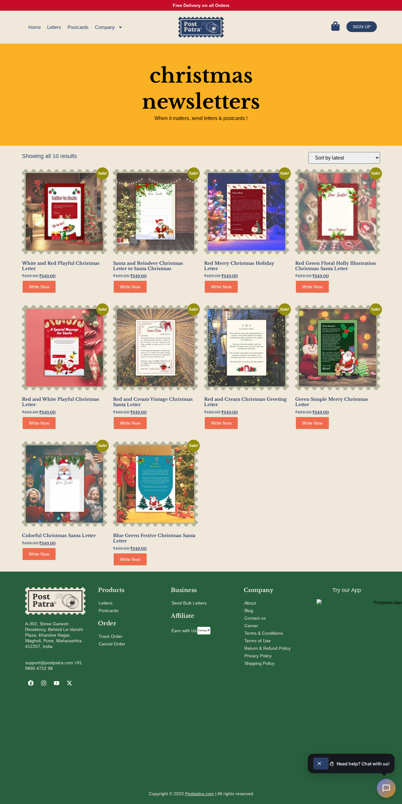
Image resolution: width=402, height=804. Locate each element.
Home (34, 27)
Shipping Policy (259, 663)
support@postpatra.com (49, 662)
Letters (54, 27)
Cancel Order (112, 643)
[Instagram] (43, 683)
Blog (248, 610)
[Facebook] (30, 683)
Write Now (39, 286)
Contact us (255, 618)
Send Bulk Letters (189, 603)
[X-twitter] (69, 683)
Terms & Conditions (263, 633)
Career (251, 625)
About (250, 603)
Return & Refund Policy (267, 648)
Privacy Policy (258, 655)
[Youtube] (56, 683)
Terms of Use (257, 640)
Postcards (78, 27)
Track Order (110, 636)
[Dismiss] (321, 763)
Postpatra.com (199, 793)
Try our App (346, 590)
